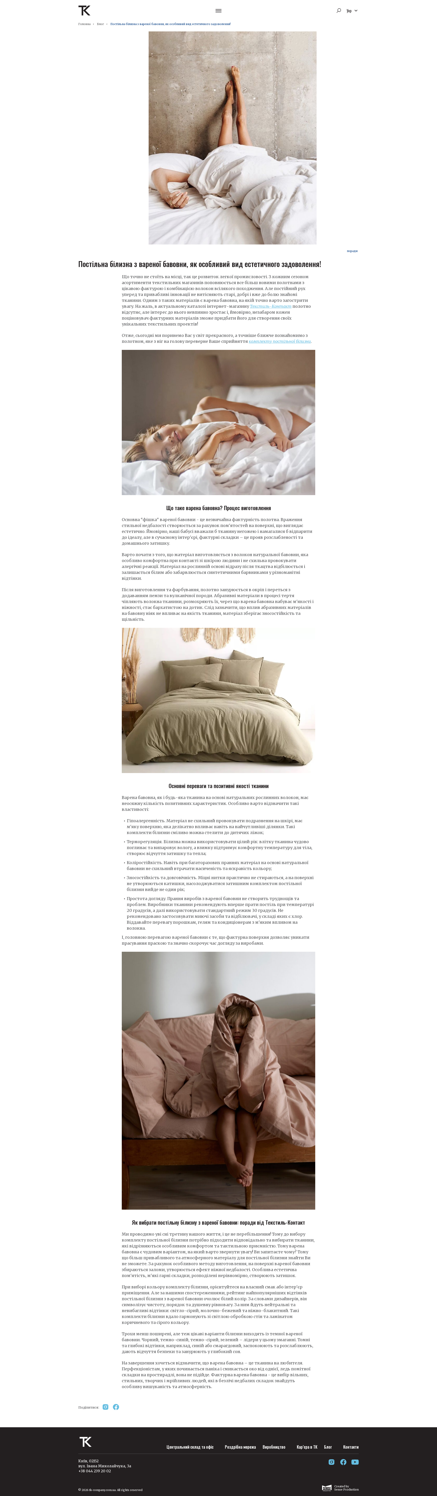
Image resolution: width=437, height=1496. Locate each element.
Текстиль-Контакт (271, 306)
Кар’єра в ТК (307, 1447)
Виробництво (274, 1447)
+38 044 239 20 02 (94, 1471)
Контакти (351, 1447)
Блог (100, 24)
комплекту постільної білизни (280, 341)
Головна (84, 24)
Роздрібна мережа (240, 1447)
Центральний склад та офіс (190, 1447)
